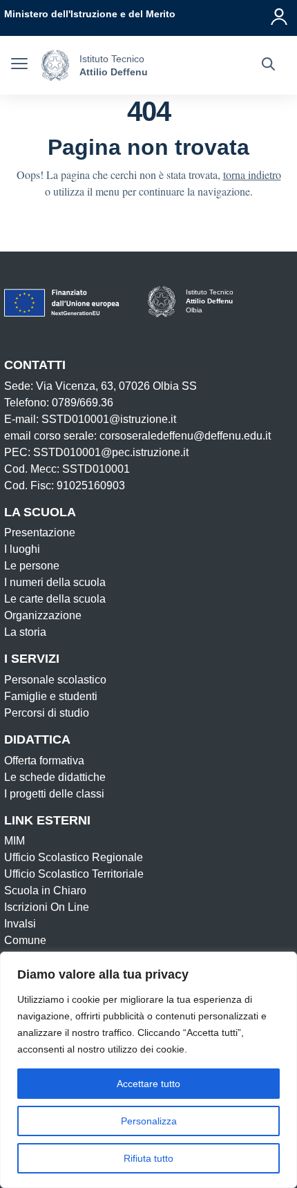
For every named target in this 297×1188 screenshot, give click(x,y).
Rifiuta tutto (148, 1158)
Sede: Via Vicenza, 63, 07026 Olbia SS (100, 386)
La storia (25, 632)
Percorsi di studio (46, 713)
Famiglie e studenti (50, 696)
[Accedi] (280, 14)
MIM (14, 841)
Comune (25, 940)
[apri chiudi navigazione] (19, 65)
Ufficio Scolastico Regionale (73, 857)
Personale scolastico (55, 680)
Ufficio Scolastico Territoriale (74, 874)
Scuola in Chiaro (45, 890)
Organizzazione (43, 615)
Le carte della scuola (55, 599)
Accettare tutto (148, 1083)
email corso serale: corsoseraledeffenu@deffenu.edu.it (137, 436)
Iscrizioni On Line (46, 907)
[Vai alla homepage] (55, 65)
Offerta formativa (44, 760)
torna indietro (252, 174)
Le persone (31, 566)
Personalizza (149, 1120)
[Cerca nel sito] (268, 66)
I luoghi (22, 549)
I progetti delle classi (54, 794)
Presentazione (39, 532)
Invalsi (20, 924)
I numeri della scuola (55, 582)
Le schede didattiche (55, 777)
